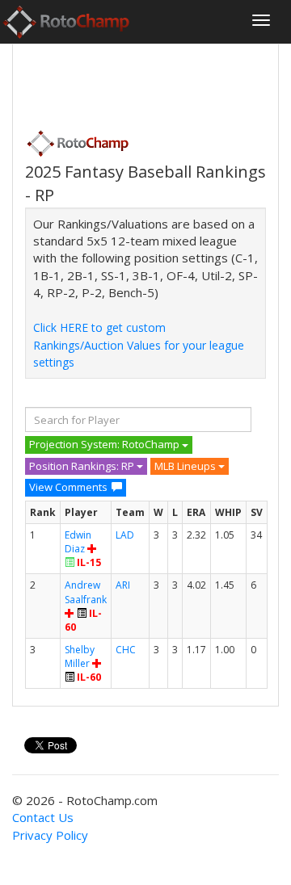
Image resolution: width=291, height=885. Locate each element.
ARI (123, 585)
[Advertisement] (154, 81)
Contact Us (43, 817)
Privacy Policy (50, 835)
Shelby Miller (80, 656)
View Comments (68, 487)
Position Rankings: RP (83, 466)
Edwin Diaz (78, 542)
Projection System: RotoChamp (105, 444)
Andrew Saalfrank (86, 592)
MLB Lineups (186, 466)
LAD (125, 535)
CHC (126, 649)
